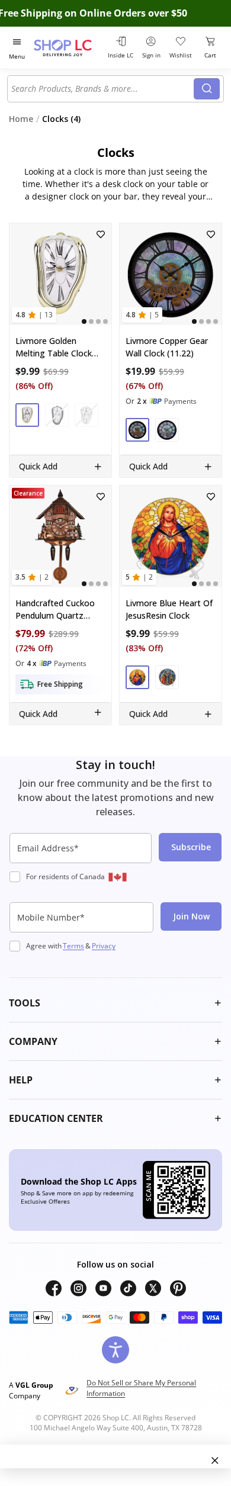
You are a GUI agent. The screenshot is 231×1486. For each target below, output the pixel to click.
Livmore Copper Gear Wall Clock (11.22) (167, 347)
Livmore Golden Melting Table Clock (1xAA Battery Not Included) (53, 347)
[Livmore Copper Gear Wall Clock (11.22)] (171, 274)
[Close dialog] (215, 1461)
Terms (73, 946)
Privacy (104, 946)
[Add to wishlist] (100, 234)
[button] (27, 415)
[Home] (68, 47)
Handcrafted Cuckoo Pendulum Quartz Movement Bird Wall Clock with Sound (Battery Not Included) (59, 609)
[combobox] (102, 88)
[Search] (207, 88)
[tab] (84, 321)
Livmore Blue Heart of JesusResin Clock (169, 609)
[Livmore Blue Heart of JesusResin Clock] (171, 536)
